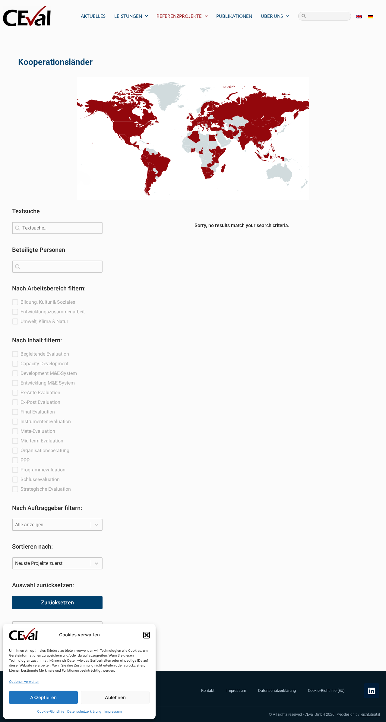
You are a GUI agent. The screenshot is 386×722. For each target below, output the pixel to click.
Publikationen (234, 16)
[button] (147, 635)
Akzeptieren (43, 697)
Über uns (272, 16)
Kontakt (207, 690)
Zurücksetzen (57, 602)
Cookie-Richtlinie (50, 711)
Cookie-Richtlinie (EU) (326, 690)
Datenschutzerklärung (84, 711)
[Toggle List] (96, 524)
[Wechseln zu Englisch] (359, 16)
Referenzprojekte (179, 16)
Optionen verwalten (24, 681)
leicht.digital (370, 714)
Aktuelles (93, 16)
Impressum (113, 711)
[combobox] (57, 267)
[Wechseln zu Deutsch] (370, 16)
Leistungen (128, 16)
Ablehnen (115, 697)
